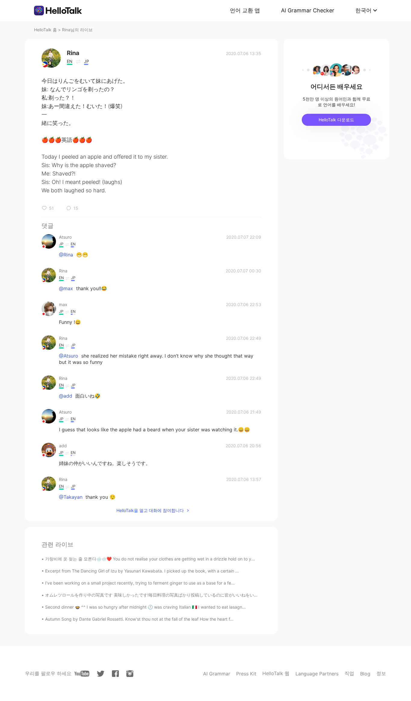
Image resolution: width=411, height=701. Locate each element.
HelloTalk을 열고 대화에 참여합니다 (150, 510)
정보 (381, 673)
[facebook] (115, 673)
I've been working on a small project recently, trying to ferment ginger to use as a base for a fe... (140, 582)
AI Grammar (216, 674)
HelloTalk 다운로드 (336, 119)
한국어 (363, 10)
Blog (365, 674)
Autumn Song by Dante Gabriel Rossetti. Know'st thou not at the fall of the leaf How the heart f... (139, 619)
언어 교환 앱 (245, 10)
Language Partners (316, 674)
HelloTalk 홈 (45, 29)
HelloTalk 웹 (275, 673)
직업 (349, 673)
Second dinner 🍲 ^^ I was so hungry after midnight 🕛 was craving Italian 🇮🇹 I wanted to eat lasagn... (145, 606)
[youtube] (81, 674)
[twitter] (100, 674)
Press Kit (246, 674)
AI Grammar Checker (307, 10)
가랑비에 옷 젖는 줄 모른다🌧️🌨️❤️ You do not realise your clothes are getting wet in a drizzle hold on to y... (150, 558)
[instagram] (129, 673)
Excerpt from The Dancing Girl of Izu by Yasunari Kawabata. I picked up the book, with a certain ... (142, 570)
